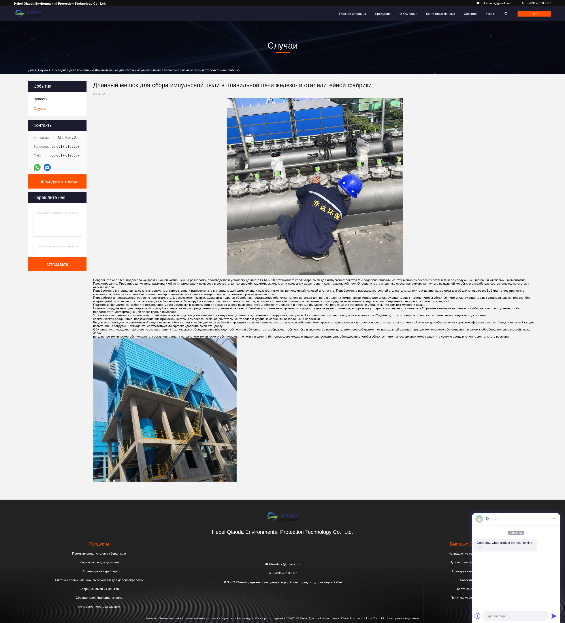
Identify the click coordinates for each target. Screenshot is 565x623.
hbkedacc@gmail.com (496, 3)
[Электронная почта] (47, 167)
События (470, 13)
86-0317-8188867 (538, 3)
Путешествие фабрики (466, 562)
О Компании (408, 13)
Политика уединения (466, 597)
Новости (466, 580)
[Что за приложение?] (37, 167)
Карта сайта (466, 589)
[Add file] (478, 616)
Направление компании (465, 553)
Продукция (383, 13)
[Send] (553, 616)
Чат (534, 13)
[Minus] (554, 518)
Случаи (43, 70)
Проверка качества (466, 571)
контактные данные (440, 13)
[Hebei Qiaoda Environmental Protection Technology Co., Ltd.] (28, 13)
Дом (31, 70)
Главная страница (352, 13)
